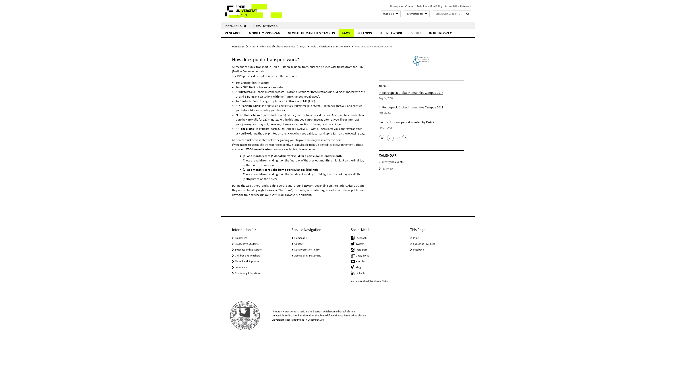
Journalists (241, 267)
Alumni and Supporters (248, 261)
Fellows (364, 33)
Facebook (361, 237)
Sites (252, 46)
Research (233, 33)
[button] (382, 138)
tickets (269, 76)
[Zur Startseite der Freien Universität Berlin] (251, 11)
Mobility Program (265, 33)
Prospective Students (246, 243)
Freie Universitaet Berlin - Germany (330, 46)
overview (388, 168)
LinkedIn (360, 273)
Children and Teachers (247, 255)
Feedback (418, 249)
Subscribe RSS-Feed (424, 243)
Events (415, 33)
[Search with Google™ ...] (467, 14)
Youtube (360, 261)
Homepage (396, 6)
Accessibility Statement (458, 6)
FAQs (346, 33)
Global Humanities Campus (311, 33)
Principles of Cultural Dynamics (251, 26)
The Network (390, 33)
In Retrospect (441, 33)
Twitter (360, 243)
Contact (409, 6)
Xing (358, 267)
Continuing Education (247, 273)
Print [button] (416, 237)
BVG (240, 76)
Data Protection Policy (429, 6)
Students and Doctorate (248, 249)
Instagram (361, 249)
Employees (241, 237)
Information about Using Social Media (369, 280)
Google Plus (362, 255)
